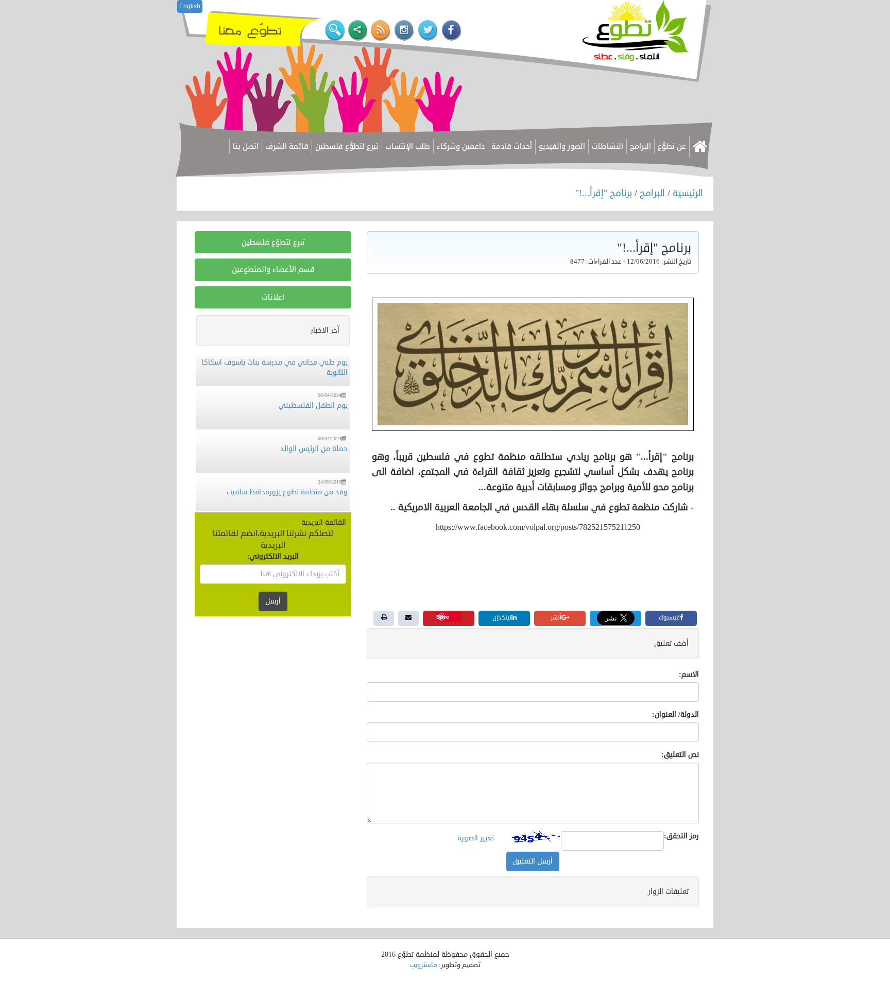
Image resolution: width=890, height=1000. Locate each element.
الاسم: (689, 674)
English (189, 6)
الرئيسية (688, 193)
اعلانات (273, 297)
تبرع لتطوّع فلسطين (273, 242)
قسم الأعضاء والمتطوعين (273, 269)
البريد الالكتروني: (273, 556)
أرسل (273, 601)
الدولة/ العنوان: (675, 714)
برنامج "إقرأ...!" (605, 193)
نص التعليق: (680, 755)
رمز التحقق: (681, 836)
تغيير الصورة (475, 838)
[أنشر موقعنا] (357, 31)
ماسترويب (423, 965)
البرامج (652, 193)
